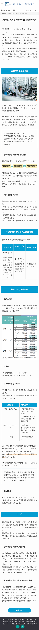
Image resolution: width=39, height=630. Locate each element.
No (23, 627)
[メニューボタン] (2, 4)
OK (18, 627)
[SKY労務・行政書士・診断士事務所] (19, 4)
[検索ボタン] (36, 4)
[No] (36, 624)
